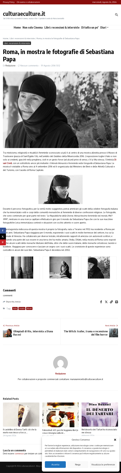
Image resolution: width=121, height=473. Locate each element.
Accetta (55, 464)
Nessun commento (30, 65)
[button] (115, 439)
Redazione (10, 65)
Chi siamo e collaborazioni (28, 2)
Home (17, 27)
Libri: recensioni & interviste (62, 27)
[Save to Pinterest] (3, 242)
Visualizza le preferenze (103, 464)
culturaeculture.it (24, 13)
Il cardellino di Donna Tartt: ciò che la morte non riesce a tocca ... (19, 431)
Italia (15, 308)
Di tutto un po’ (90, 27)
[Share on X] (3, 236)
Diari (103, 27)
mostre (22, 308)
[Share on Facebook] (3, 231)
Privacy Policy (8, 2)
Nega (77, 464)
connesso (19, 453)
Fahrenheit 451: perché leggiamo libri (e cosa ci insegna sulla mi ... (60, 431)
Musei (29, 308)
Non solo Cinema (33, 27)
